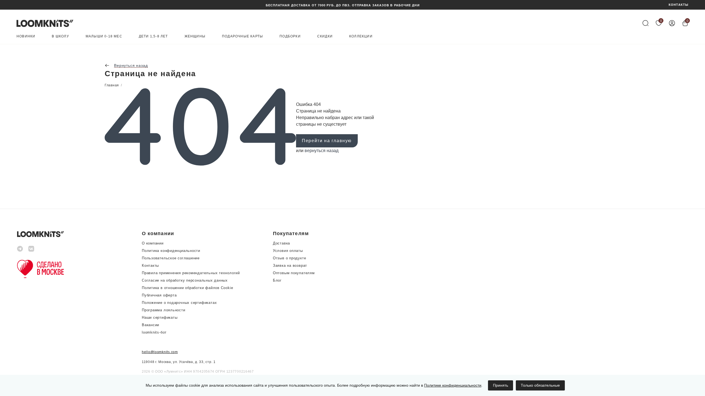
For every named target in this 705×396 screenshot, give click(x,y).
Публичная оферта (159, 295)
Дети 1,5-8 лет (153, 36)
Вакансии (150, 325)
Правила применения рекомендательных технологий (191, 273)
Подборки (290, 36)
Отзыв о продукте (289, 258)
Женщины (195, 36)
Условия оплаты (288, 251)
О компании (153, 243)
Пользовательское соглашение (171, 258)
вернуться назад (321, 150)
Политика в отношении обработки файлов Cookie (187, 288)
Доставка (281, 243)
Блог (277, 280)
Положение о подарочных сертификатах (179, 303)
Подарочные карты (242, 36)
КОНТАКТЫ (678, 4)
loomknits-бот (154, 332)
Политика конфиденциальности (171, 251)
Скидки (325, 36)
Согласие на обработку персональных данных (185, 280)
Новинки (26, 36)
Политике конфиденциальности (452, 385)
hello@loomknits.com (160, 352)
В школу (60, 36)
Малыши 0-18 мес (104, 36)
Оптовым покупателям (294, 273)
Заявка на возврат (290, 265)
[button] (191, 233)
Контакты (150, 265)
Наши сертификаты (159, 317)
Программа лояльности (163, 310)
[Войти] (672, 23)
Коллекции (361, 36)
